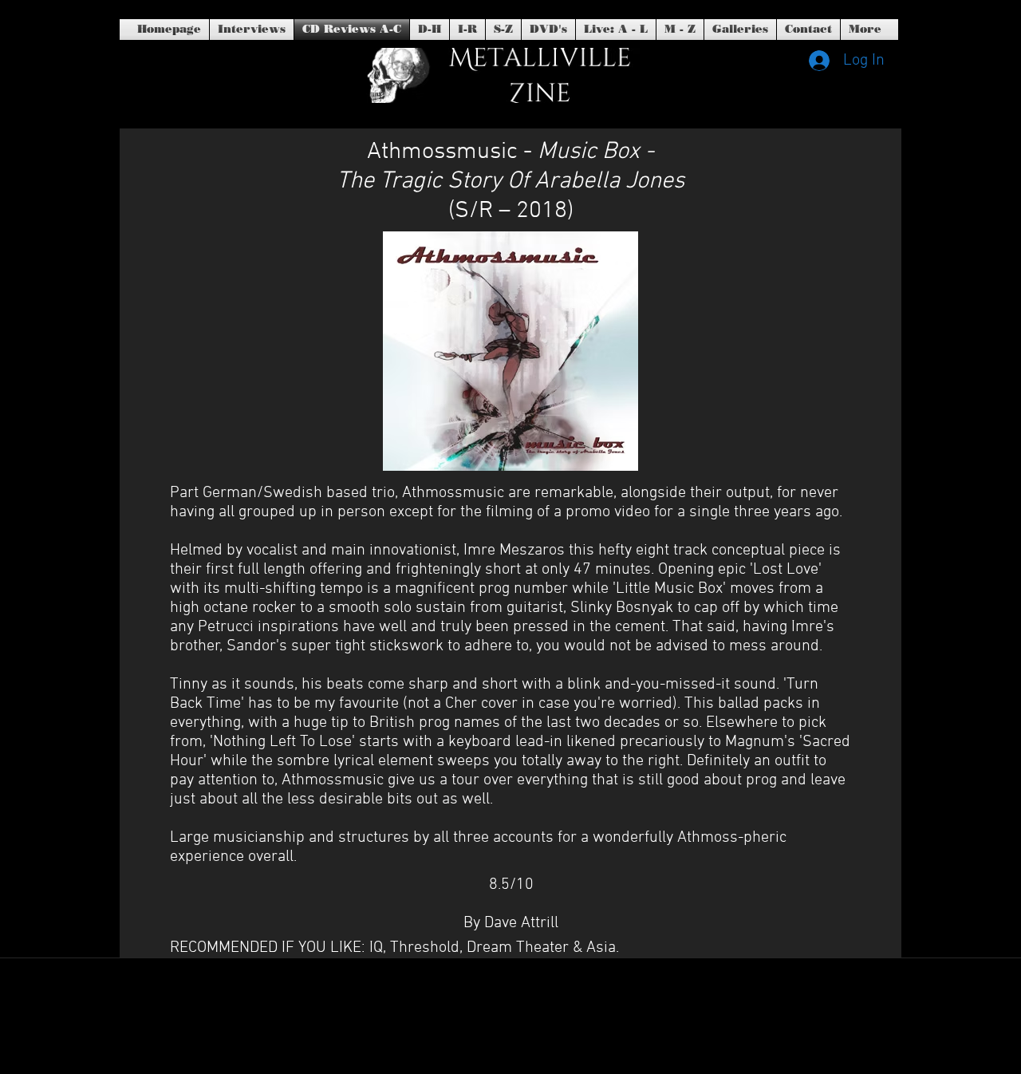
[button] (548, 29)
